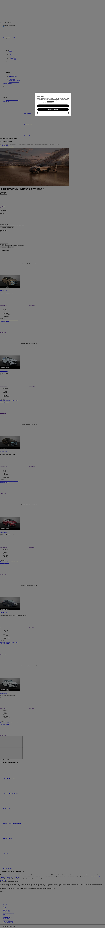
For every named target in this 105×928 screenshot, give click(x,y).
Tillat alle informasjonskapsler (53, 105)
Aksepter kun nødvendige (53, 109)
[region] (53, 104)
